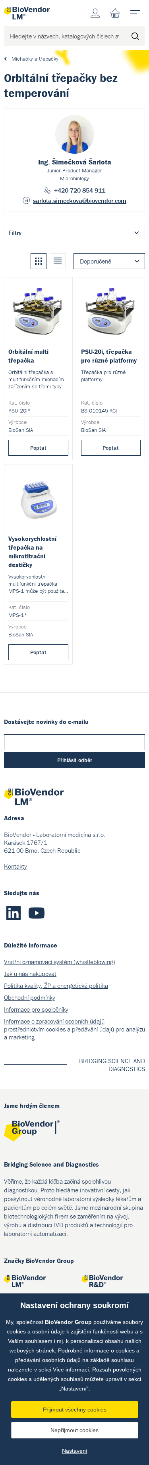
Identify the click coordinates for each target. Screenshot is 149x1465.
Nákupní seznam (115, 13)
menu (135, 13)
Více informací (71, 1369)
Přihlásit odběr (74, 760)
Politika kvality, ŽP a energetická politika (56, 985)
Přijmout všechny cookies (74, 1409)
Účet (95, 13)
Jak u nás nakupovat (30, 974)
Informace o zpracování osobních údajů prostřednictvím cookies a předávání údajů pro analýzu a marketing (74, 1029)
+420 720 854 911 (79, 190)
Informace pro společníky (36, 1009)
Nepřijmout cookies (74, 1430)
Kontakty (15, 866)
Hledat (135, 36)
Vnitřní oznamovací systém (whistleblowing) (59, 962)
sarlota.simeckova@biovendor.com (79, 200)
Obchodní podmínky (29, 997)
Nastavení (74, 1451)
